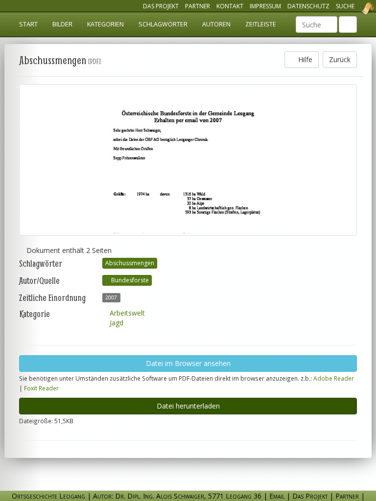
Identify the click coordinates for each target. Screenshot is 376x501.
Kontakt (229, 6)
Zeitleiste (260, 24)
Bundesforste (129, 280)
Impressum (265, 6)
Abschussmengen (129, 263)
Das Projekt (161, 6)
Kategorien (105, 24)
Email (276, 496)
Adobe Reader (333, 378)
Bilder (62, 24)
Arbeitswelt (126, 313)
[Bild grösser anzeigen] (188, 160)
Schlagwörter (163, 24)
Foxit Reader (41, 388)
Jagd (115, 322)
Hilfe (304, 59)
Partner (197, 6)
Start (28, 24)
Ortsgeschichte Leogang (355, 8)
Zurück (340, 59)
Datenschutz (308, 6)
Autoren (216, 24)
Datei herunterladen (188, 405)
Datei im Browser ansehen (188, 363)
